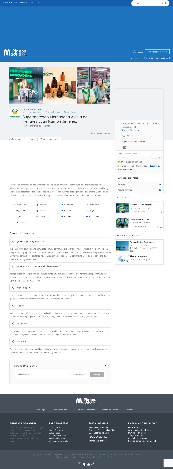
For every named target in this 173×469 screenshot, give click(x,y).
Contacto (129, 409)
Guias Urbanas (162, 58)
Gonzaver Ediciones (107, 457)
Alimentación (20, 204)
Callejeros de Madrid (137, 435)
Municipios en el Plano (138, 433)
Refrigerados (20, 222)
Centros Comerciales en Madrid (142, 441)
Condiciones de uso (61, 409)
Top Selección (19, 2)
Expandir (157, 157)
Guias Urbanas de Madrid (100, 433)
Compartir (17, 139)
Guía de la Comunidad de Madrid (103, 430)
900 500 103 (127, 135)
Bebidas (43, 204)
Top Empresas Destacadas (60, 435)
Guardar (32, 139)
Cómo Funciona (56, 430)
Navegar (96, 375)
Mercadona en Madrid (137, 438)
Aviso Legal (40, 409)
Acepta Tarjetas (125, 190)
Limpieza (43, 216)
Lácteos (18, 216)
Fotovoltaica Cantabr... (142, 242)
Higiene (67, 210)
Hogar (91, 210)
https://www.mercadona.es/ (134, 141)
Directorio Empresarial (58, 441)
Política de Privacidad (86, 409)
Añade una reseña (51, 139)
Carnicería (68, 204)
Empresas (135, 58)
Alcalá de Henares (140, 212)
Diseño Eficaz (55, 427)
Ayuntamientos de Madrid (100, 427)
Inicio (25, 109)
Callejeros (148, 58)
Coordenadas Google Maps (140, 430)
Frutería (42, 210)
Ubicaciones (34, 2)
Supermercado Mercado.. (141, 205)
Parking (121, 184)
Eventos (6, 2)
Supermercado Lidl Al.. (140, 219)
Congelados (20, 210)
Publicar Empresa (158, 51)
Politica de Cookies (110, 409)
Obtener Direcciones (131, 130)
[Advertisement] (86, 28)
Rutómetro (133, 427)
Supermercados (36, 109)
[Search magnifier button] (166, 3)
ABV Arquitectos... (139, 256)
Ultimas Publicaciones (98, 440)
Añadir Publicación (57, 438)
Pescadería (94, 216)
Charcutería (94, 204)
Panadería (68, 216)
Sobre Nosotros (55, 433)
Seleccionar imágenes (78, 374)
